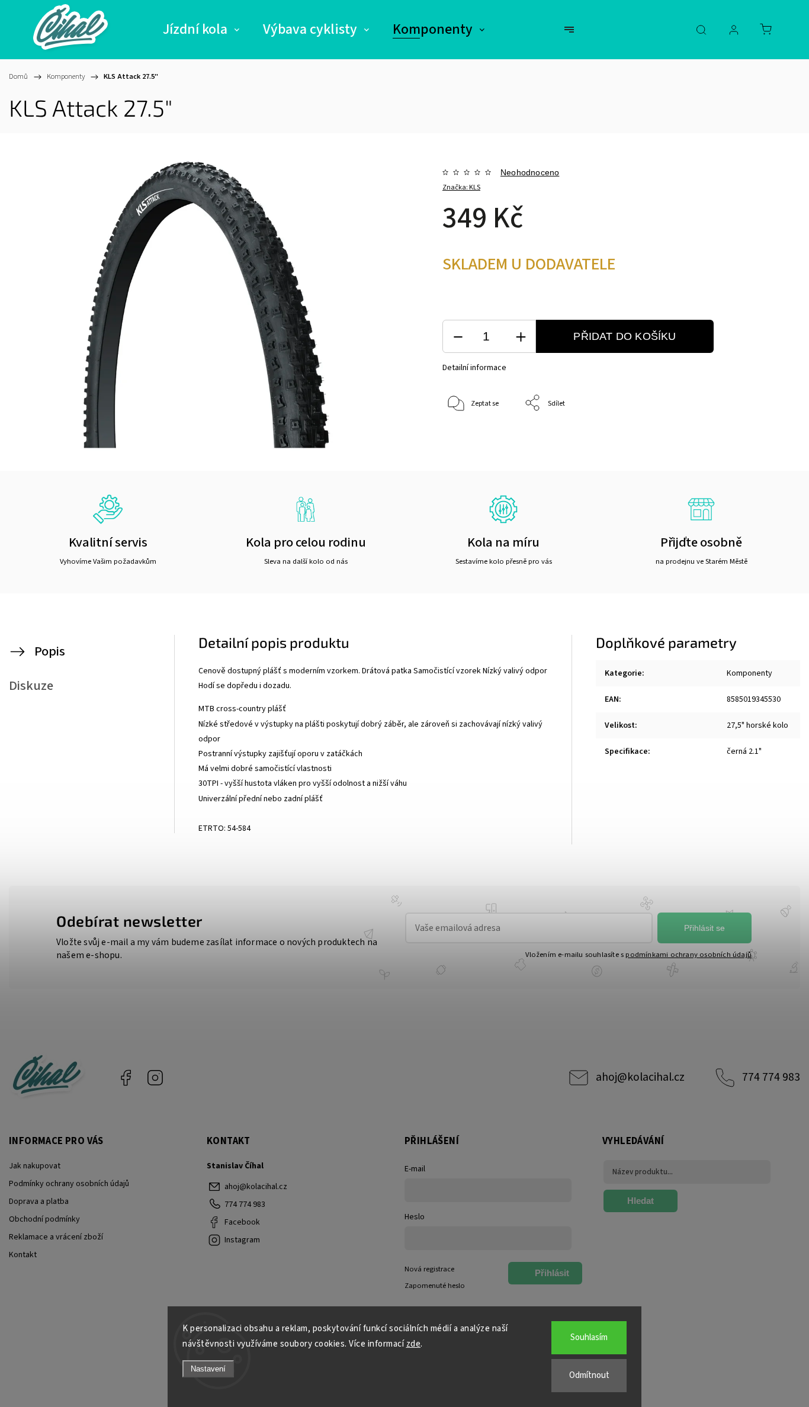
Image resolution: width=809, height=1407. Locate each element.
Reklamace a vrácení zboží (56, 1237)
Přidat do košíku (624, 336)
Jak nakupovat (34, 1166)
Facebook (125, 1078)
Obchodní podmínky (44, 1219)
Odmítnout (589, 1375)
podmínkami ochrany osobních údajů (688, 954)
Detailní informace (474, 368)
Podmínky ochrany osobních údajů (69, 1184)
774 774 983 (771, 1077)
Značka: (461, 187)
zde (413, 1344)
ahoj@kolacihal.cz (640, 1077)
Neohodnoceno (529, 172)
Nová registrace (429, 1269)
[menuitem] (201, 29)
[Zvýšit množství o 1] (520, 336)
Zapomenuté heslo (434, 1285)
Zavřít (743, 443)
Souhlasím (589, 1337)
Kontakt (23, 1255)
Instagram (155, 1078)
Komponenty (749, 673)
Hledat (640, 1201)
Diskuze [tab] (31, 685)
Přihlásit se (704, 928)
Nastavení (208, 1368)
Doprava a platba (39, 1201)
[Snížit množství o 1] (458, 336)
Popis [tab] (49, 651)
